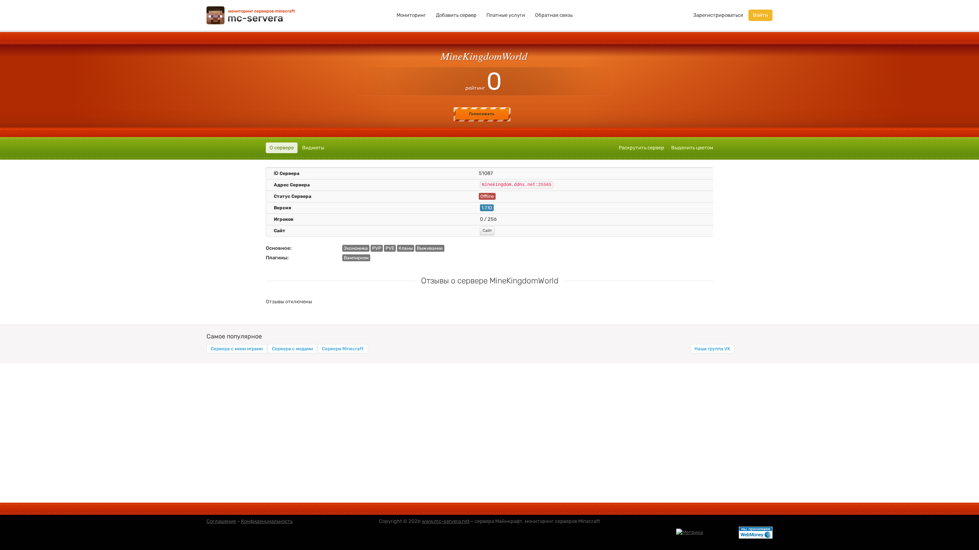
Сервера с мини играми (237, 348)
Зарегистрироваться (718, 15)
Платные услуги (505, 15)
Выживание (430, 248)
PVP (376, 248)
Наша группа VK (712, 348)
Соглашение (221, 521)
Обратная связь (553, 15)
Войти (760, 15)
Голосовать (481, 114)
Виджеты (313, 147)
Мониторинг (411, 15)
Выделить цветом (692, 147)
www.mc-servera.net (446, 521)
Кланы (405, 248)
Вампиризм (356, 257)
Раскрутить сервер (641, 147)
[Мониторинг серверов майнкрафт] (251, 15)
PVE (389, 248)
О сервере (282, 147)
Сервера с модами (292, 348)
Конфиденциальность (267, 521)
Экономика (356, 248)
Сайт (487, 230)
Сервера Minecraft (343, 348)
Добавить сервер (456, 15)
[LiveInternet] (721, 532)
